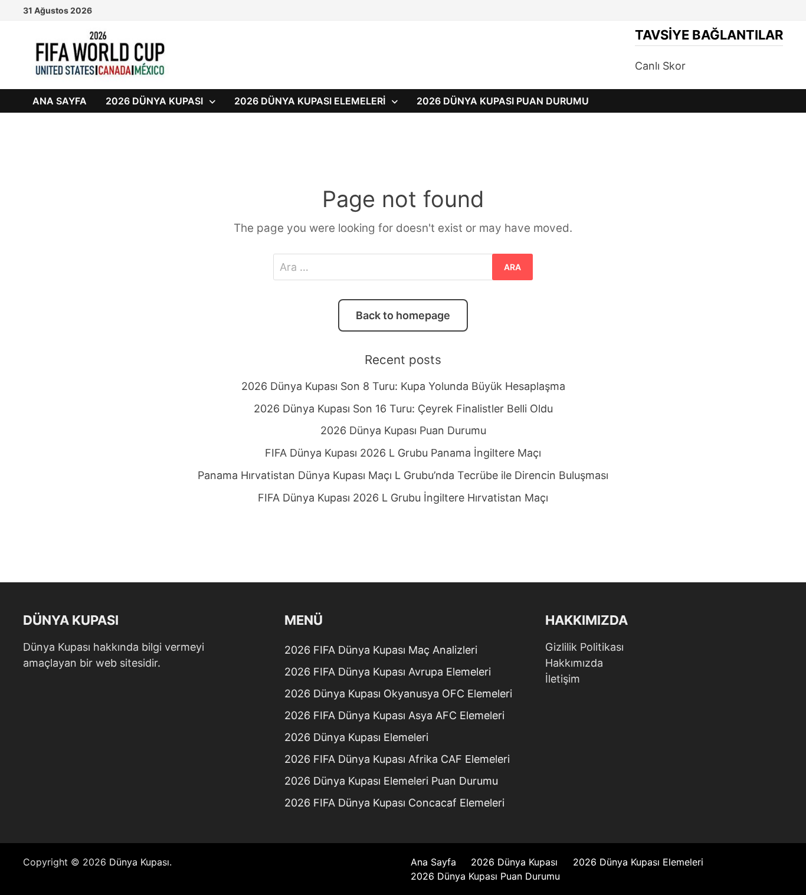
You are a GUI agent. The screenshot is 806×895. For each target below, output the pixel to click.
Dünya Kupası (139, 862)
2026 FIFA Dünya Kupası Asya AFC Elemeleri (394, 715)
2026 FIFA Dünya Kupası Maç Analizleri (380, 650)
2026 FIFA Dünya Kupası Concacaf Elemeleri (394, 802)
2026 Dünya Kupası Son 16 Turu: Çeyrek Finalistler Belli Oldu (403, 408)
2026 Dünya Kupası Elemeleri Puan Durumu (391, 781)
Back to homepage (403, 315)
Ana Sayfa (59, 101)
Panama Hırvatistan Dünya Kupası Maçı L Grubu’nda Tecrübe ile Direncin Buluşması (403, 475)
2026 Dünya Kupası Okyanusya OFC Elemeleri (398, 693)
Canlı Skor (660, 66)
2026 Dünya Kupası (154, 101)
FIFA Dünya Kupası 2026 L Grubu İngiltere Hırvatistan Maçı (403, 497)
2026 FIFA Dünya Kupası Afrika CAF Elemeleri (397, 759)
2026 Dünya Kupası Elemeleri (309, 101)
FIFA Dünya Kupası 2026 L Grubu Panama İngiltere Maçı (403, 453)
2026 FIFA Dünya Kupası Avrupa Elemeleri (387, 671)
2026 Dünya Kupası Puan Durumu (503, 101)
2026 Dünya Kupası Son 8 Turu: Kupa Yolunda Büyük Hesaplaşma (403, 386)
